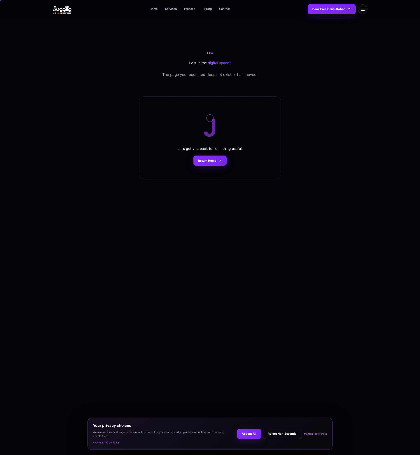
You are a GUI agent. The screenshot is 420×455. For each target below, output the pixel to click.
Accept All (249, 433)
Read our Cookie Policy (106, 442)
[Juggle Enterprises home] (62, 9)
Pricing (207, 8)
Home (154, 8)
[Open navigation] (363, 9)
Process (189, 8)
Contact (224, 8)
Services (171, 8)
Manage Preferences (315, 433)
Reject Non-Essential (283, 433)
